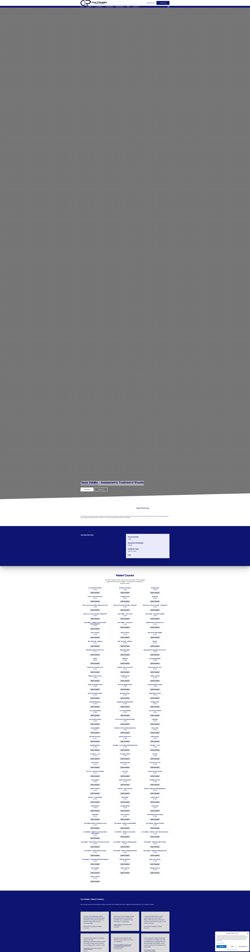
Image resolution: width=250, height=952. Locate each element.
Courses (88, 7)
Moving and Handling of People (92, 926)
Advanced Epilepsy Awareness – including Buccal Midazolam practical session (122, 946)
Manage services (220, 943)
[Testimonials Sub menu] (124, 6)
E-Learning (98, 7)
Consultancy (109, 7)
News (128, 7)
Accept (221, 946)
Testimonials (119, 7)
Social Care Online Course (93, 484)
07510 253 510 (150, 3)
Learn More (87, 489)
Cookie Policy (229, 949)
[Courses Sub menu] (92, 6)
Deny (232, 946)
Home (82, 7)
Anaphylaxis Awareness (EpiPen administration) (92, 948)
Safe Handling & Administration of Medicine (123, 925)
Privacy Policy (235, 949)
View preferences (243, 946)
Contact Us (163, 3)
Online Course (84, 484)
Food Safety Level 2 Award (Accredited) (150, 950)
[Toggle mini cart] (168, 7)
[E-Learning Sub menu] (102, 6)
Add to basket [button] (95, 593)
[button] (247, 933)
